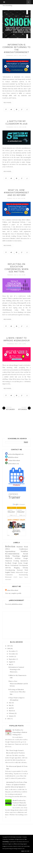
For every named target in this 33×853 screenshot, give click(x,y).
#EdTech (8, 558)
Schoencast (8, 577)
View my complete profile (13, 593)
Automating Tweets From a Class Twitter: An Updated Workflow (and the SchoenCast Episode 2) (16, 784)
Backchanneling (23, 575)
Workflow (24, 551)
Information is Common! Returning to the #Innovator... (16, 669)
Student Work (22, 547)
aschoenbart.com (13, 463)
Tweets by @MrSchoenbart (13, 604)
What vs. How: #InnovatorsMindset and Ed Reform (16, 192)
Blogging (17, 568)
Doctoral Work (22, 570)
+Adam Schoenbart (14, 460)
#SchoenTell (19, 572)
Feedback (8, 563)
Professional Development (19, 565)
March (11, 711)
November (12, 654)
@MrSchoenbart (13, 457)
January (11, 716)
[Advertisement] (16, 427)
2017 (8, 646)
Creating (16, 561)
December (12, 651)
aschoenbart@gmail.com (15, 454)
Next (27, 66)
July (10, 664)
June (10, 703)
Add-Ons (8, 568)
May (10, 705)
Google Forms (17, 563)
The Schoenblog (7, 5)
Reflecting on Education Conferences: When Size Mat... (17, 692)
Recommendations (12, 554)
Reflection (10, 546)
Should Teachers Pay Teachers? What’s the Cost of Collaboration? (19, 803)
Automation (8, 579)
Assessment (24, 561)
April (10, 708)
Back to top (25, 851)
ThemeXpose (11, 839)
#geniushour (10, 551)
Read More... (8, 102)
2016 (8, 648)
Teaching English (20, 556)
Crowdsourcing (10, 570)
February (12, 713)
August (11, 662)
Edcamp (25, 568)
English (7, 572)
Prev (5, 66)
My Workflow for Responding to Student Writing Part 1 (19, 732)
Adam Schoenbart (12, 590)
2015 (8, 718)
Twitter (13, 572)
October (11, 656)
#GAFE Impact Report (20, 577)
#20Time (18, 558)
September (12, 659)
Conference (23, 549)
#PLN (7, 549)
